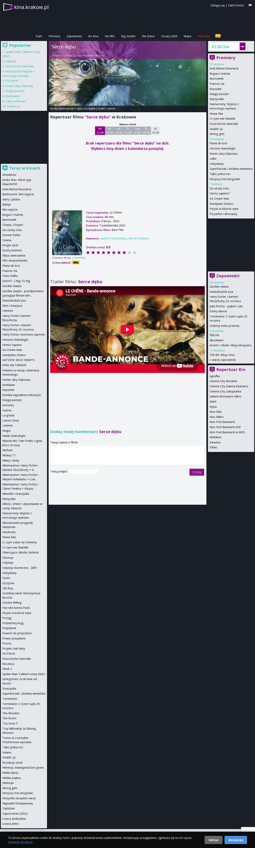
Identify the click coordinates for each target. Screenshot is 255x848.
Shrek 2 (7, 669)
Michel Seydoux (95, 55)
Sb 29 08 (155, 130)
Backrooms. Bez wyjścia (18, 194)
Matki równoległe (13, 436)
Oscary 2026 (169, 36)
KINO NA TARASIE (14, 365)
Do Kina (93, 36)
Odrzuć (214, 840)
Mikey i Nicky (10, 460)
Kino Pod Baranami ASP (225, 427)
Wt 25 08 (118, 130)
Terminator (9, 699)
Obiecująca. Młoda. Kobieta (20, 552)
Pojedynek (9, 628)
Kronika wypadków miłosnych (21, 395)
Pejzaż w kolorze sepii (224, 209)
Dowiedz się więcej (20, 842)
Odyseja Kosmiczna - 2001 (19, 568)
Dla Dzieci (148, 36)
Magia (6, 430)
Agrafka (215, 376)
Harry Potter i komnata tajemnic (23, 334)
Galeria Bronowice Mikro (225, 396)
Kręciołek (216, 89)
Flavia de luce (218, 143)
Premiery (54, 36)
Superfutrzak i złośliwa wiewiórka (231, 169)
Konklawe (8, 385)
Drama (6, 240)
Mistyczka (8, 499)
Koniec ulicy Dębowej (223, 153)
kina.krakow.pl (31, 7)
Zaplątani (8, 808)
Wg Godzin (128, 36)
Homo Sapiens (12, 345)
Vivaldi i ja (216, 129)
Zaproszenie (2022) (15, 813)
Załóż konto (236, 5)
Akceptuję (236, 840)
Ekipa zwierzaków (13, 255)
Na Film (110, 36)
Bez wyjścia (10, 209)
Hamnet (7, 310)
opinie (111, 108)
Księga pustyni (219, 94)
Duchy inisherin (12, 250)
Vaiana (6, 752)
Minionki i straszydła (15, 494)
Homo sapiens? (220, 193)
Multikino (216, 437)
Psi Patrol (11, 81)
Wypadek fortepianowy (17, 803)
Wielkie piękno (11, 778)
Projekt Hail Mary (13, 648)
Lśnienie (7, 425)
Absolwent (217, 340)
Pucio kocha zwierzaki (224, 124)
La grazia (8, 415)
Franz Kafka (10, 276)
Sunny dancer (218, 311)
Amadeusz (9, 175)
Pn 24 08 (109, 130)
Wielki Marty (10, 773)
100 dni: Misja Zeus (222, 355)
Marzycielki (217, 99)
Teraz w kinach (24, 168)
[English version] (250, 5)
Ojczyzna (8, 583)
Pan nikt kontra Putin (16, 608)
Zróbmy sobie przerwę (224, 326)
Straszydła (9, 688)
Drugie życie (10, 245)
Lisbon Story (10, 420)
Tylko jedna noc (220, 174)
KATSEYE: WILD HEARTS (18, 360)
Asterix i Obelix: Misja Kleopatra (230, 345)
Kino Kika (216, 412)
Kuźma (6, 410)
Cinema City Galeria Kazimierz (229, 386)
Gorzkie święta (219, 286)
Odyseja (10, 61)
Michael (7, 450)
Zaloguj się (217, 5)
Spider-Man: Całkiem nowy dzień (23, 674)
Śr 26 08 (128, 130)
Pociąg (6, 618)
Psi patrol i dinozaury (223, 214)
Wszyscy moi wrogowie (225, 179)
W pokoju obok (12, 762)
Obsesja (7, 557)
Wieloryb (8, 783)
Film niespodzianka (14, 260)
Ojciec (6, 578)
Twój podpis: (59, 471)
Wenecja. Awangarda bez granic (23, 767)
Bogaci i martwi (220, 73)
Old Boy (7, 588)
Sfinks (213, 447)
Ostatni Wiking (12, 602)
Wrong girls (217, 134)
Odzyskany (217, 164)
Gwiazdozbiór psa (221, 292)
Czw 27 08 (137, 130)
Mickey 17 (8, 455)
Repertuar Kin (230, 369)
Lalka (213, 158)
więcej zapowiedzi (224, 360)
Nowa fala (216, 113)
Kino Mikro (217, 417)
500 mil (214, 335)
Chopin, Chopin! (12, 225)
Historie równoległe (222, 148)
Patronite (204, 36)
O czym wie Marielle (222, 118)
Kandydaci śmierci (221, 204)
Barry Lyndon (11, 199)
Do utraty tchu (219, 188)
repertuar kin (66, 108)
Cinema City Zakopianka (225, 391)
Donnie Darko (11, 235)
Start (39, 36)
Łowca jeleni (10, 824)
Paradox (215, 442)
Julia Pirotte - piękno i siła (226, 306)
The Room (9, 718)
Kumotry (8, 405)
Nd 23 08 (100, 130)
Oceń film (79, 257)
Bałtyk (6, 204)
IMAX (213, 401)
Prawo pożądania (13, 638)
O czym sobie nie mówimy (19, 542)
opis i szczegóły (86, 108)
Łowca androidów (14, 819)
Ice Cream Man (219, 198)
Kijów (213, 407)
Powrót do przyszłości (17, 633)
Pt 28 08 (146, 130)
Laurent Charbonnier (74, 55)
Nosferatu (9, 532)
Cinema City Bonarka (223, 381)
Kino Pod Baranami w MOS (227, 432)
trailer (101, 108)
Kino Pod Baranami (222, 422)
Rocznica (8, 664)
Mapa (187, 36)
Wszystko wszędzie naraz (19, 798)
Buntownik (217, 78)
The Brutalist (11, 713)
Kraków (220, 46)
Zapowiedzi (74, 36)
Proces (6, 643)
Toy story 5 (10, 723)
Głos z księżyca (12, 305)
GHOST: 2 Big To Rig (16, 281)
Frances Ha (217, 84)
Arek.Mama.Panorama (224, 68)
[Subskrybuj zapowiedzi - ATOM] (218, 36)
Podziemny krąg (13, 623)
